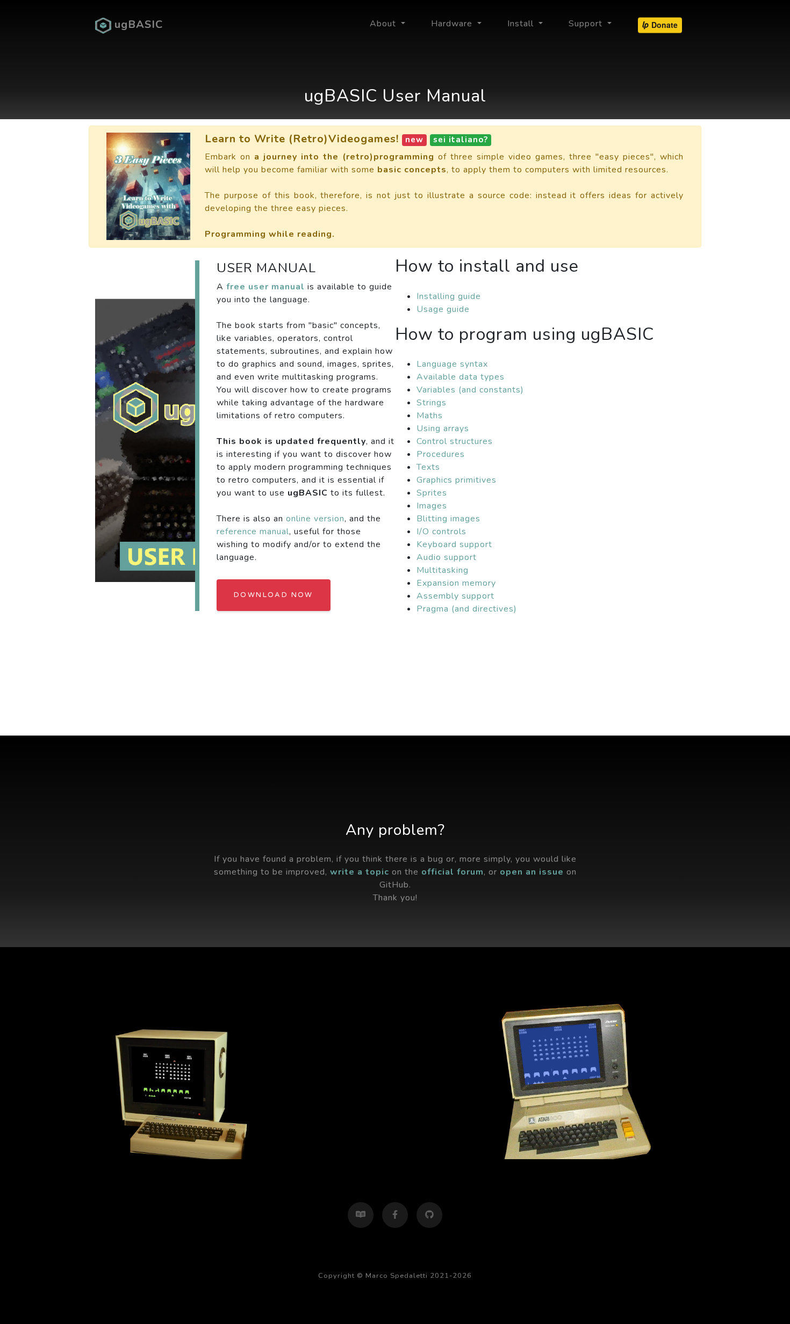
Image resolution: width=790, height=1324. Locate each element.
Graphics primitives (456, 480)
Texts (428, 467)
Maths (429, 415)
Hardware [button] (453, 24)
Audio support (446, 557)
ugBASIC (137, 24)
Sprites (431, 493)
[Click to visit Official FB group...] (395, 1215)
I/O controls (441, 531)
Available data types (460, 377)
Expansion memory (456, 583)
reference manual (253, 531)
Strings (431, 403)
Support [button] (587, 24)
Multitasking (442, 570)
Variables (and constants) (470, 390)
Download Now (273, 595)
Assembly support (455, 596)
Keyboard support (454, 544)
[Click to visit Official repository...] (429, 1215)
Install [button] (521, 24)
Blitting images (448, 519)
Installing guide (448, 296)
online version (315, 519)
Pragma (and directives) (466, 609)
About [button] (384, 24)
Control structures (454, 441)
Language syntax (452, 364)
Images (431, 506)
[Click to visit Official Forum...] (361, 1215)
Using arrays (442, 428)
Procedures (440, 454)
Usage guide (443, 309)
